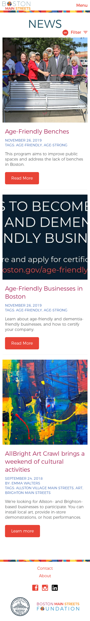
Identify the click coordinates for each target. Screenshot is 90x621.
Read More (22, 178)
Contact (45, 568)
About (45, 575)
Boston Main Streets (16, 5)
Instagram (45, 588)
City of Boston (21, 606)
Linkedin (55, 588)
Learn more (22, 531)
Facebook (35, 588)
